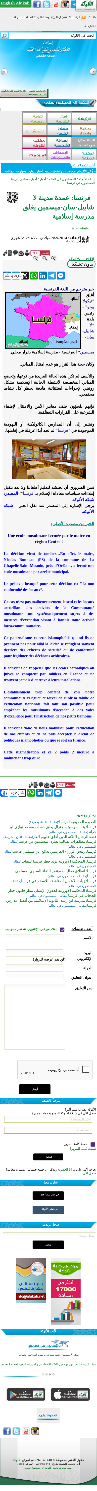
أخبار (39, 171)
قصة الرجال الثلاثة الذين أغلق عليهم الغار (64, 837)
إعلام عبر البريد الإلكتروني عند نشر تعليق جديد (30, 929)
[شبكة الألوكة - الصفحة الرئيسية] (74, 19)
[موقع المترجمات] (34, 155)
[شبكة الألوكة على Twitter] (46, 4)
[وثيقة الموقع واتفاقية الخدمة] (31, 19)
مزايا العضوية (66, 1169)
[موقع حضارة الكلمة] (59, 130)
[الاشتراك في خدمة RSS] (84, 19)
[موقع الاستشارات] (34, 130)
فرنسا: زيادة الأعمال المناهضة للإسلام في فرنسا (58, 881)
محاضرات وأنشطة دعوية (59, 171)
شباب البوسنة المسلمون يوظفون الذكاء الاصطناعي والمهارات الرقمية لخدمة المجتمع (48, 1364)
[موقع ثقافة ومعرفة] (34, 118)
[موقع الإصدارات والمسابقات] (59, 155)
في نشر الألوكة (50, 1209)
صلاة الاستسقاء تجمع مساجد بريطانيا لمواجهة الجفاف (49, 1354)
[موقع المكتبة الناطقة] (84, 155)
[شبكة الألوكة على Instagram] (65, 4)
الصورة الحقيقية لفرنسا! (77, 822)
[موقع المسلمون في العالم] (84, 143)
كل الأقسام (84, 171)
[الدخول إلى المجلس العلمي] (65, 103)
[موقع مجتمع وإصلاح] (84, 130)
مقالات (9, 171)
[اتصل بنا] (90, 28)
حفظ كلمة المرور (76, 1144)
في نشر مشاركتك (49, 1194)
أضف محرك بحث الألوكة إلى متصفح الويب (48, 1467)
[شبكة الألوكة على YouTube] (56, 4)
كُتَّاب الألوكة (48, 1331)
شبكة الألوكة (87, 179)
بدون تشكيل (81, 264)
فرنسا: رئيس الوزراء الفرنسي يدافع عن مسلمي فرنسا (54, 851)
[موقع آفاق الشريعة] (59, 118)
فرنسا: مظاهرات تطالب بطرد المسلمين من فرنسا (57, 841)
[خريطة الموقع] (89, 19)
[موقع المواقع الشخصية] (59, 143)
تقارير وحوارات (25, 171)
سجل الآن (89, 1173)
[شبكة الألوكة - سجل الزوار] (59, 19)
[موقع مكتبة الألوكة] (34, 143)
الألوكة (17, 1460)
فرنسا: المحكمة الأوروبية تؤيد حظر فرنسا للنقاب (58, 861)
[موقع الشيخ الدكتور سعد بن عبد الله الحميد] (48, 51)
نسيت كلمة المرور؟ (83, 1148)
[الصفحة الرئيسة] (94, 19)
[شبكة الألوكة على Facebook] (37, 4)
